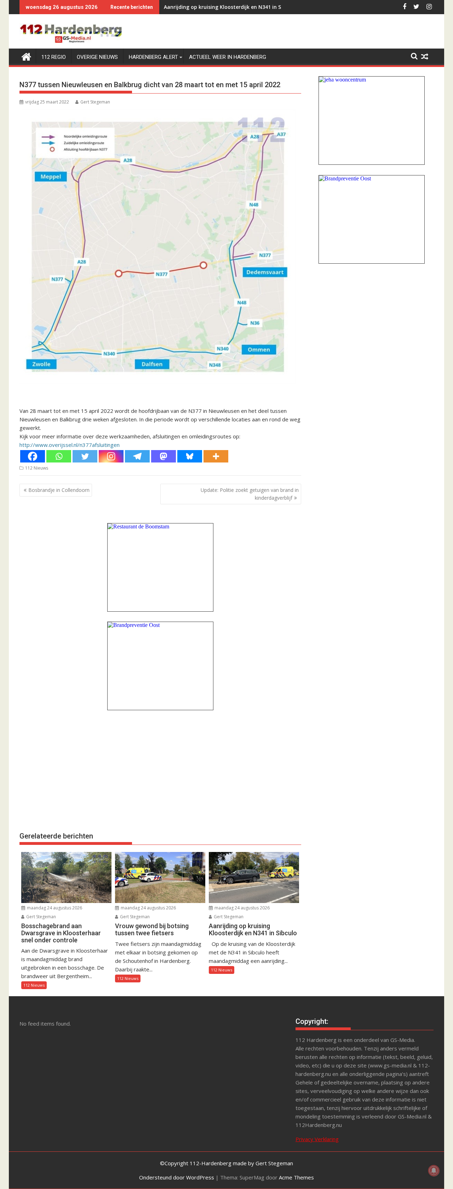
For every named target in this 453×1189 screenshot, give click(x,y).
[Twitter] (85, 456)
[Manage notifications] (434, 1170)
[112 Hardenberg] (26, 56)
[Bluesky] (189, 456)
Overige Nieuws (97, 57)
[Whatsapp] (58, 456)
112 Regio (53, 57)
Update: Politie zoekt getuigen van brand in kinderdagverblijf (250, 494)
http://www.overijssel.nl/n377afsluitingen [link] (69, 444)
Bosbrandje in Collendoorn (59, 490)
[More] (215, 456)
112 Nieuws (36, 468)
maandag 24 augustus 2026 (54, 908)
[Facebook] (32, 456)
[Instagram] (111, 456)
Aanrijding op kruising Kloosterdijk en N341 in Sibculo (230, 7)
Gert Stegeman (95, 102)
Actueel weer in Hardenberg (227, 57)
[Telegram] (137, 456)
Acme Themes (296, 1177)
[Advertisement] (160, 770)
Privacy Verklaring (317, 1139)
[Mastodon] (163, 456)
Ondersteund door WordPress (176, 1177)
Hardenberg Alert (153, 57)
